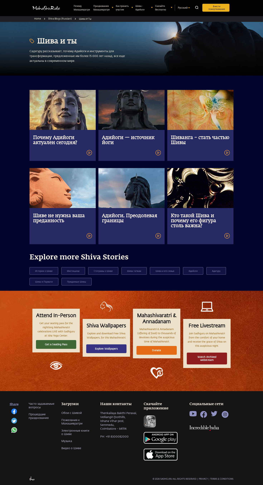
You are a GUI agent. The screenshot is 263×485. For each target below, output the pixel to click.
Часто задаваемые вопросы (41, 405)
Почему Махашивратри (82, 7)
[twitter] (14, 422)
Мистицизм (73, 270)
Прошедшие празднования (39, 415)
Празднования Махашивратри (101, 7)
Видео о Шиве (71, 448)
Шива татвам (134, 270)
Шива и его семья (164, 270)
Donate (156, 350)
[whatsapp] (14, 431)
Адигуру (216, 270)
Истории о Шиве (44, 270)
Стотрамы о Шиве (103, 270)
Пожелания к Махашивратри (71, 421)
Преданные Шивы (76, 281)
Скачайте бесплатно (160, 7)
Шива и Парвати (44, 281)
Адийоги (193, 270)
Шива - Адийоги (140, 7)
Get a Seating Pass (56, 344)
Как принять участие (122, 7)
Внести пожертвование (216, 7)
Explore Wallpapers (106, 348)
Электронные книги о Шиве (75, 432)
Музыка (66, 441)
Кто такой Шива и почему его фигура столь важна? (193, 221)
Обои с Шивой (71, 413)
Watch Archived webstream (207, 358)
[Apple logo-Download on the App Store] (161, 457)
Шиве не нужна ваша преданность (59, 218)
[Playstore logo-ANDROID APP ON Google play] (161, 439)
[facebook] (14, 413)
